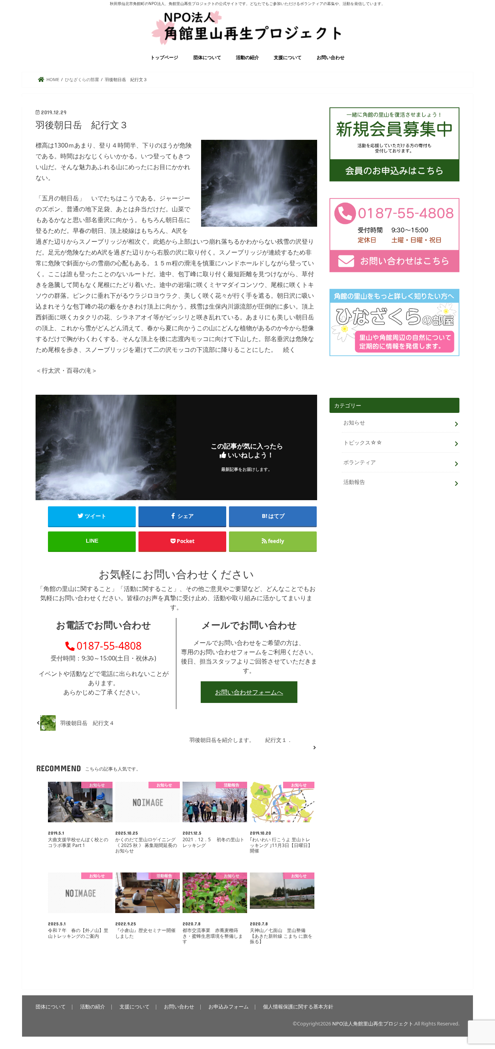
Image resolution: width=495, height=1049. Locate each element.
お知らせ (354, 422)
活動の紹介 (247, 57)
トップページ (164, 57)
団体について (207, 57)
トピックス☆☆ (362, 442)
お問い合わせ (331, 57)
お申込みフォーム (228, 1006)
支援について (288, 57)
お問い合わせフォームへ (249, 692)
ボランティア (359, 462)
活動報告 (354, 481)
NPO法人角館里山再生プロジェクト (372, 1023)
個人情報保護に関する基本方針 (298, 1006)
